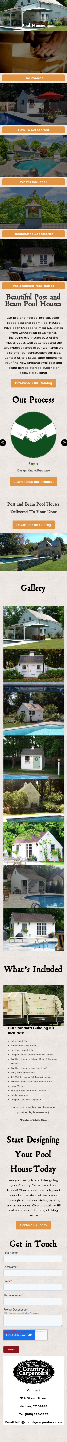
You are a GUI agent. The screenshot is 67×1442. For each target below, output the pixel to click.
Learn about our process (33, 482)
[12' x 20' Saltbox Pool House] (33, 950)
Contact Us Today (33, 1225)
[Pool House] (33, 734)
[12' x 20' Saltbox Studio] (33, 864)
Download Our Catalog (33, 383)
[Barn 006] (33, 648)
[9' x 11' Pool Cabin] (33, 907)
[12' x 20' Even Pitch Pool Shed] (33, 820)
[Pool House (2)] (33, 691)
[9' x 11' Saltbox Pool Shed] (33, 777)
